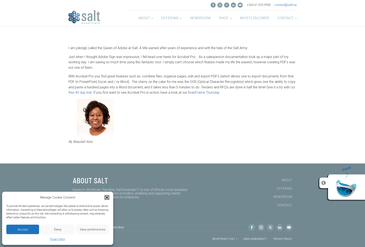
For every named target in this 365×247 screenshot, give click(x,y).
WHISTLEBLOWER (254, 18)
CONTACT (286, 18)
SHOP (224, 18)
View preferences (92, 229)
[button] (107, 197)
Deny (57, 229)
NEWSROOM (200, 18)
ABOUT (287, 180)
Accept (23, 229)
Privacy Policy (57, 239)
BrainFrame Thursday (203, 92)
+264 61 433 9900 (259, 5)
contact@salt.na (286, 5)
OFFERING (170, 18)
